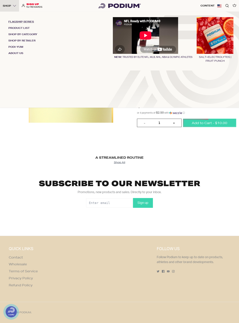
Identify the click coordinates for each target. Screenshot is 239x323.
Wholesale (18, 264)
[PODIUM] (119, 6)
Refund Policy (21, 285)
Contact (16, 257)
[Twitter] (158, 271)
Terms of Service (23, 271)
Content (208, 5)
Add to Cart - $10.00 (209, 123)
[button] (219, 6)
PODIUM (25, 312)
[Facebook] (163, 271)
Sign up (143, 202)
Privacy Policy (21, 278)
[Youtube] (168, 271)
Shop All (119, 162)
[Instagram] (173, 271)
